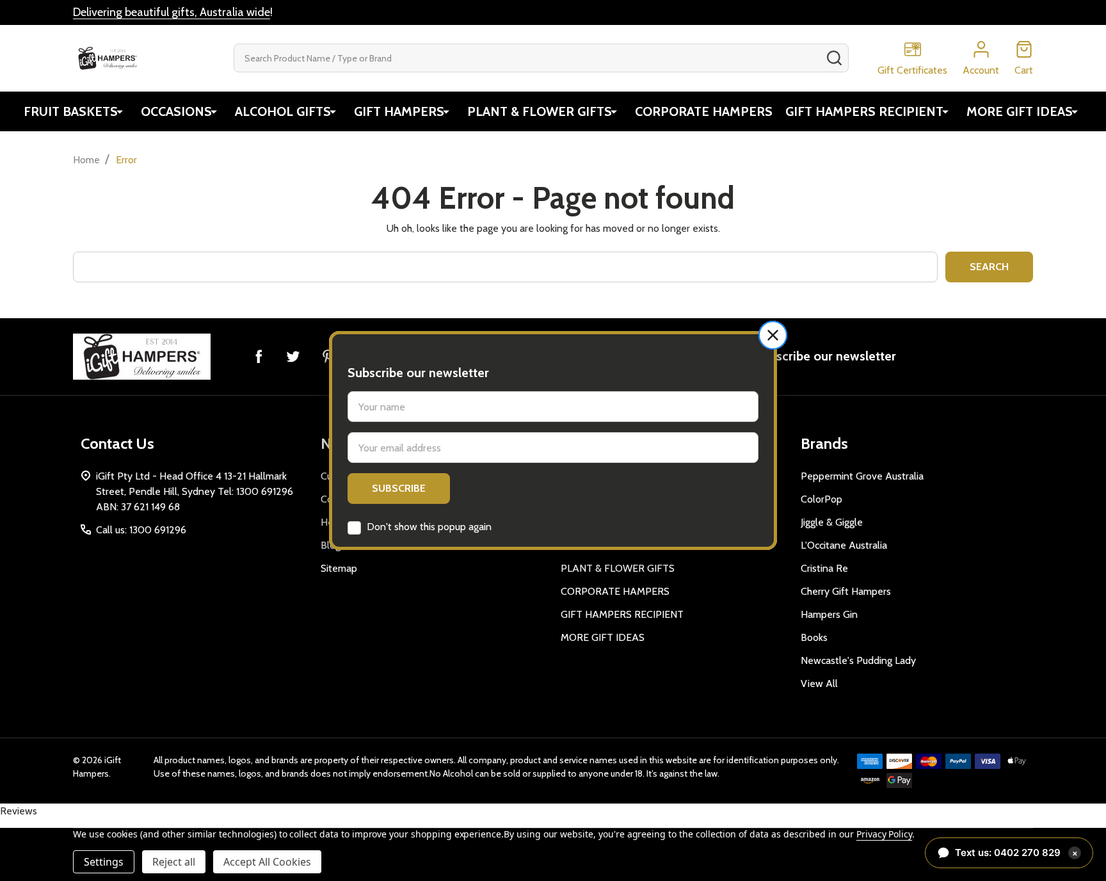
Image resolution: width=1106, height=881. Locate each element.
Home (86, 160)
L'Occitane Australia (844, 545)
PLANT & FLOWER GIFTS (539, 111)
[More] (119, 111)
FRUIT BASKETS (71, 111)
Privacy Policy (884, 834)
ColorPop (821, 499)
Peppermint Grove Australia (862, 476)
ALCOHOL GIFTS (283, 111)
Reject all (173, 862)
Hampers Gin (829, 614)
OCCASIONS (176, 111)
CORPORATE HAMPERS (704, 111)
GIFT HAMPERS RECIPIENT (864, 111)
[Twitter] (293, 356)
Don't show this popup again (429, 527)
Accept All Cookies (267, 862)
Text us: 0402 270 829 (1016, 852)
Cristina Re (824, 568)
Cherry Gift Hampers (846, 591)
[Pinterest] (327, 356)
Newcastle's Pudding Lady (858, 660)
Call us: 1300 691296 (141, 530)
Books (814, 637)
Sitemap (339, 568)
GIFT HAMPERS (399, 111)
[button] (772, 335)
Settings (104, 862)
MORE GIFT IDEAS (1019, 111)
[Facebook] (258, 356)
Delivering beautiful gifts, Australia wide (171, 12)
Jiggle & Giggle (832, 522)
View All (819, 683)
